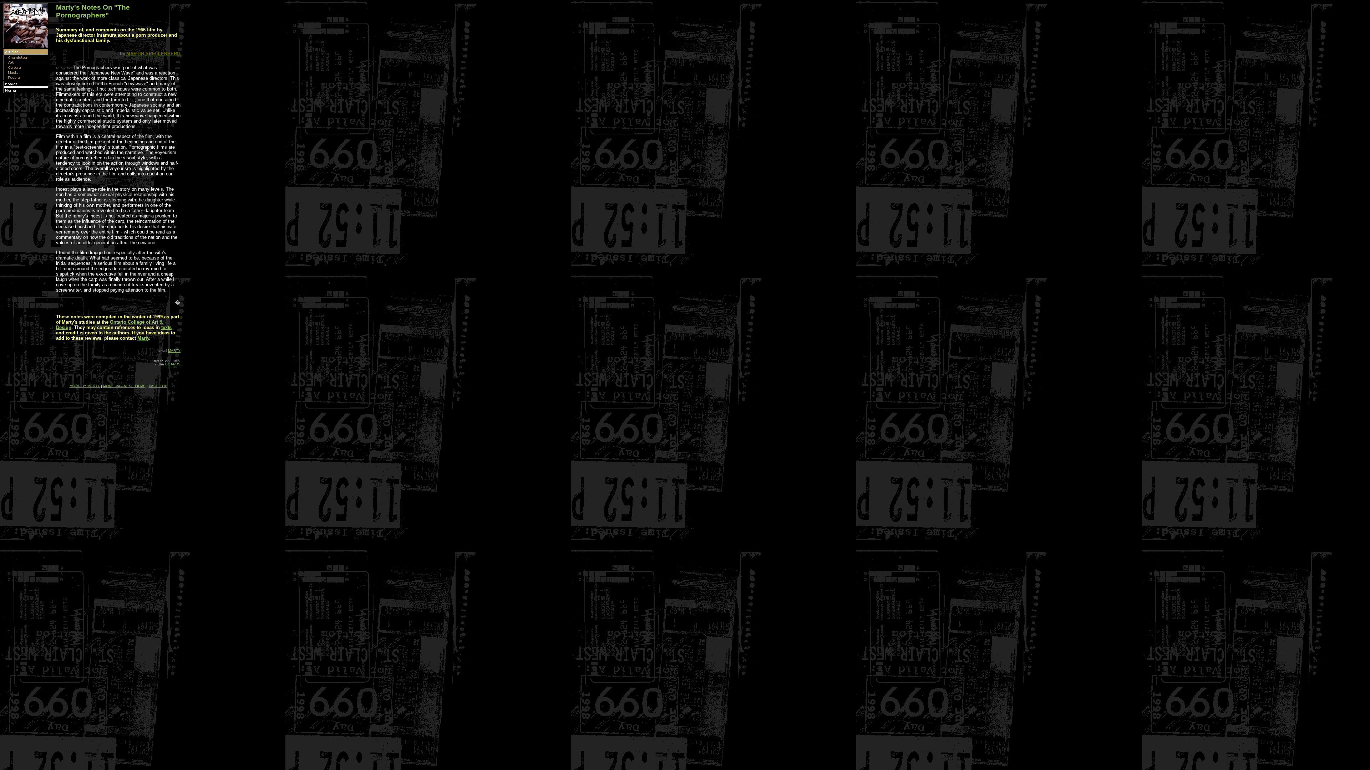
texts (166, 327)
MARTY (174, 351)
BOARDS (173, 364)
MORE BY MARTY (85, 386)
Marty (143, 338)
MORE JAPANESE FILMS (124, 386)
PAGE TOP (158, 386)
